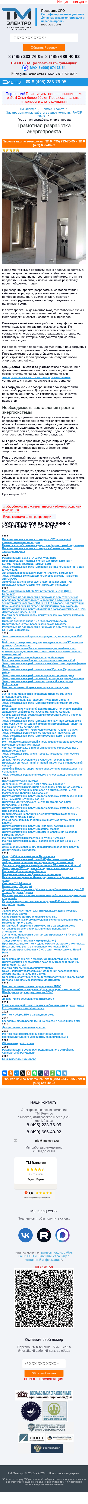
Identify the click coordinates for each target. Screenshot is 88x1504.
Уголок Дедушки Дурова (17, 892)
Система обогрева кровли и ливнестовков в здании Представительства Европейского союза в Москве (34, 623)
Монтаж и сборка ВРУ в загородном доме (28, 1014)
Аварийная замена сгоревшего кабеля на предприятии (37, 581)
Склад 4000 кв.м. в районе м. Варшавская (28, 856)
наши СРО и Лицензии (34, 1256)
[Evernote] (34, 1073)
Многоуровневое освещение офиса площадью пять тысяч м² (41, 989)
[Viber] (46, 1073)
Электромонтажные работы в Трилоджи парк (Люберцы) (38, 826)
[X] (22, 1073)
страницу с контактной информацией (47, 1257)
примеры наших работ (56, 1252)
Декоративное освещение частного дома (28, 998)
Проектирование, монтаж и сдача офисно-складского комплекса (43, 943)
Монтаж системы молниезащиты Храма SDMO (31, 986)
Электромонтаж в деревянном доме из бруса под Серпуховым (42, 774)
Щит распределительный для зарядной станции (33, 657)
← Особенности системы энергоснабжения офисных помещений (41, 508)
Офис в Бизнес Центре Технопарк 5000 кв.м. (30, 916)
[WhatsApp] (52, 1073)
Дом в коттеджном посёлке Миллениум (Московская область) (41, 865)
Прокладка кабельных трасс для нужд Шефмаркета (35, 699)
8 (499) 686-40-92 (44, 1131)
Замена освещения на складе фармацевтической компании (40, 606)
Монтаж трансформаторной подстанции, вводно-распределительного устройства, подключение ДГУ (35, 1035)
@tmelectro (36, 73)
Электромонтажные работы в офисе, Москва (30, 828)
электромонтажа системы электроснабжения (36, 377)
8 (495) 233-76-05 (49, 81)
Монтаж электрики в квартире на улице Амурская (33, 837)
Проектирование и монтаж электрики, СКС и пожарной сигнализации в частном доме (36, 541)
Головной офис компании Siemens (24, 871)
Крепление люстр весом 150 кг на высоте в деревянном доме (41, 1021)
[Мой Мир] (16, 1073)
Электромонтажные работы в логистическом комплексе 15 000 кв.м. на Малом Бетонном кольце (42, 798)
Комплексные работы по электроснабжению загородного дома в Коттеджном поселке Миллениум (43, 1007)
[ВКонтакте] (4, 1073)
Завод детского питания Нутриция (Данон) (29, 940)
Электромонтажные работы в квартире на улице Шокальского (41, 720)
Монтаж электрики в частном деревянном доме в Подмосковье (42, 787)
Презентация (51, 1379)
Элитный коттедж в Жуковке (20, 781)
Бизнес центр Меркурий (17, 886)
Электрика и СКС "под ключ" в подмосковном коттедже (37, 868)
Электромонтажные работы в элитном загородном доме (38, 675)
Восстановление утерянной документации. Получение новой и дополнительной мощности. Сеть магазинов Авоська (42, 710)
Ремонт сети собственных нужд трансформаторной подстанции (43, 545)
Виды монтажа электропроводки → (29, 516)
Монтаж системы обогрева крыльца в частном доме (35, 687)
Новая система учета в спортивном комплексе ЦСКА (35, 946)
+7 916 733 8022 (65, 73)
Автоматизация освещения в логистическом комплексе (37, 572)
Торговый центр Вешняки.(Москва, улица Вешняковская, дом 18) (43, 889)
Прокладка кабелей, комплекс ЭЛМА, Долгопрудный (35, 584)
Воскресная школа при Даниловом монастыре (31, 874)
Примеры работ (52, 109)
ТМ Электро (27, 109)
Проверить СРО (53, 10)
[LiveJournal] (40, 1073)
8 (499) (62, 56)
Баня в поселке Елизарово (19, 1059)
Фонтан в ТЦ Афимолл (16, 883)
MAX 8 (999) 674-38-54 (48, 68)
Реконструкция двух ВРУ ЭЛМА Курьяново (29, 557)
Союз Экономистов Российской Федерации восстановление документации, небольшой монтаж (40, 973)
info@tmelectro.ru (47, 1140)
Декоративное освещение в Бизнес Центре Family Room (37, 759)
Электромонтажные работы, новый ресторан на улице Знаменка (43, 678)
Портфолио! (15, 94)
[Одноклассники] (10, 1073)
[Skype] (58, 1073)
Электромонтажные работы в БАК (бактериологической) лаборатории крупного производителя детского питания (38, 861)
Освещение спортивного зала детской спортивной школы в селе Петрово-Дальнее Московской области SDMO (43, 978)
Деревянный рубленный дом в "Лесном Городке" (33, 784)
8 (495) (25, 56)
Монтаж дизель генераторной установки (27, 968)
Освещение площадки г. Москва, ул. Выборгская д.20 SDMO (40, 959)
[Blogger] (28, 1073)
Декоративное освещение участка (23, 1027)
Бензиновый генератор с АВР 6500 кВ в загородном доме (38, 925)
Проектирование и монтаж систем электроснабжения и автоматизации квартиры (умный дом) (37, 562)
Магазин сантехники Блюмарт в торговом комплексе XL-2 (38, 660)
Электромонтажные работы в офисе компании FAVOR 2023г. (44, 114)
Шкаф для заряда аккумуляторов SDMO (27, 992)
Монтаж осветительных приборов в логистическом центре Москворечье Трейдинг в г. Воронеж (39, 792)
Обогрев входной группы (18, 1043)
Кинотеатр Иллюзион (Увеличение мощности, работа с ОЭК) (40, 729)
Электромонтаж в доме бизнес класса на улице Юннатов (38, 732)
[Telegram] (64, 1073)
